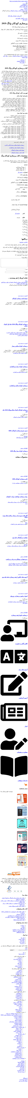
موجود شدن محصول (21, 48)
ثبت (26, 52)
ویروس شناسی (18, 981)
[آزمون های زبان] (14, 661)
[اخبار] (14, 718)
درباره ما (22, 938)
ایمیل (25, 272)
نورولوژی (19, 1040)
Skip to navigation (14, 1)
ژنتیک (20, 979)
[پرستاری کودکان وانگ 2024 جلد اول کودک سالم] (19, 320)
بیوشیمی (20, 972)
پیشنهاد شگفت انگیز (21, 47)
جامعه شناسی (18, 1047)
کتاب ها (23, 932)
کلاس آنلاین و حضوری (21, 638)
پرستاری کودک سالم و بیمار (19, 346)
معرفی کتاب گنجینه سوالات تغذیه (17, 900)
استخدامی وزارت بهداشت (18, 924)
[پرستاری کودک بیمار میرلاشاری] (16, 353)
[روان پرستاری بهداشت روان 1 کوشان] (16, 477)
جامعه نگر (25, 19)
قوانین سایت (22, 934)
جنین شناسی (19, 968)
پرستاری (23, 10)
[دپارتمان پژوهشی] (14, 772)
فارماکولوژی (19, 990)
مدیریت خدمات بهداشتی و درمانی (14, 1008)
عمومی (20, 1043)
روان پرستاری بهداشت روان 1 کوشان (16, 491)
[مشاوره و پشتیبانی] (14, 744)
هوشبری (20, 959)
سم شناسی (19, 993)
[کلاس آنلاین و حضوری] (14, 635)
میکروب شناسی (18, 975)
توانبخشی (19, 962)
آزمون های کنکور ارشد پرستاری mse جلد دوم (14, 572)
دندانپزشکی (19, 1035)
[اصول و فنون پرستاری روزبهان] (16, 577)
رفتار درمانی (19, 1027)
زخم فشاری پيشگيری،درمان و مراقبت (16, 554)
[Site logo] (23, 6)
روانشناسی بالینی (17, 1026)
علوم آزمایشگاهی (20, 927)
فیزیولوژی (19, 966)
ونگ (7, 56)
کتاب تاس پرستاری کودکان (17, 152)
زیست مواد (19, 1045)
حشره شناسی (18, 1051)
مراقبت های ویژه (17, 953)
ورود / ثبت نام (21, 1066)
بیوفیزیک (20, 996)
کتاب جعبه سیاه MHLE (19, 914)
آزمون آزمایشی (23, 692)
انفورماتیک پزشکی (17, 997)
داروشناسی (19, 987)
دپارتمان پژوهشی (22, 775)
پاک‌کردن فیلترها (23, 242)
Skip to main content (22, 1)
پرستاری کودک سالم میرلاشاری (18, 385)
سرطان (20, 1036)
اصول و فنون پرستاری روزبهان (18, 591)
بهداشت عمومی (18, 1012)
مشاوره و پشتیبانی (22, 747)
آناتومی (20, 964)
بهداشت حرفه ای (18, 1011)
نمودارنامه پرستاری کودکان (17, 150)
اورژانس (20, 952)
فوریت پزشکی (18, 960)
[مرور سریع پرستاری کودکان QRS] (16, 417)
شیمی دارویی (18, 992)
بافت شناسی (19, 967)
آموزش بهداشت (18, 1017)
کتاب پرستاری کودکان (15, 10)
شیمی (20, 1002)
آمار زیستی (19, 1000)
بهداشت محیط (18, 1015)
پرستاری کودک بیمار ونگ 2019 (18, 451)
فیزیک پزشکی (18, 1004)
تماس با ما (22, 936)
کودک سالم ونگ (8, 80)
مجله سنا (22, 935)
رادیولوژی (19, 1038)
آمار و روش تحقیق (17, 1020)
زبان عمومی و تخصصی (16, 1046)
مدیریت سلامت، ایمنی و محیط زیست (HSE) (11, 1009)
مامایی (23, 921)
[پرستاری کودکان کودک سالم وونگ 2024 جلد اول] (19, 405)
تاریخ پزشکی (19, 1032)
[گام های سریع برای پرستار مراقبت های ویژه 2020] (16, 498)
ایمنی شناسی (18, 983)
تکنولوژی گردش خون (16, 977)
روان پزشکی (19, 1023)
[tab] (22, 59)
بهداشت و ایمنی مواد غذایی (15, 1016)
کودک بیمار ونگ (5, 83)
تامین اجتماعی (18, 1049)
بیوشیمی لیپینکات (20, 909)
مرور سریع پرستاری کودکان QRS (18, 430)
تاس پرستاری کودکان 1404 (19, 473)
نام (26, 269)
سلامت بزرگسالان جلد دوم (19, 532)
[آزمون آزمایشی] (14, 689)
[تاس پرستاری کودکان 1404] (16, 460)
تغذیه (20, 1039)
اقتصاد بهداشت (18, 1019)
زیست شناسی (18, 974)
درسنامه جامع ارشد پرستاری (19, 610)
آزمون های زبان (23, 664)
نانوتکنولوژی (19, 1005)
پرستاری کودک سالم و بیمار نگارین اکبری (14, 145)
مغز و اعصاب (18, 1030)
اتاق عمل (22, 923)
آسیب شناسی (18, 1024)
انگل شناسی (19, 978)
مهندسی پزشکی (18, 998)
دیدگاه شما (24, 257)
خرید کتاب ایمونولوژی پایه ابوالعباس (16, 910)
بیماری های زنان (18, 1031)
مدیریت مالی (19, 1013)
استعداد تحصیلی (18, 1050)
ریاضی (20, 1001)
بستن (26, 943)
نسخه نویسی (19, 989)
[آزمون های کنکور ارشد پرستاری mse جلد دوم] (16, 559)
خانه (26, 10)
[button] (22, 295)
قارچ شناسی (19, 982)
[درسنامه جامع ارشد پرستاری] (16, 597)
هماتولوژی (19, 985)
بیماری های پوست (17, 1034)
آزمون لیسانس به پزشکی (19, 925)
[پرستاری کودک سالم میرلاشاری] (16, 372)
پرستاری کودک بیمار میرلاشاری (16, 147)
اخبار (26, 721)
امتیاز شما (24, 255)
